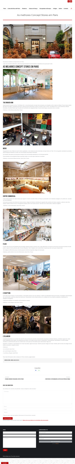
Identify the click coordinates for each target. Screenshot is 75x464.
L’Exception (6, 293)
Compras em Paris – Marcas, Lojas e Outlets (11, 360)
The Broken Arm (8, 102)
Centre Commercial (9, 196)
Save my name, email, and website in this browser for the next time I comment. (20, 415)
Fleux (5, 244)
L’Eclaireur (6, 336)
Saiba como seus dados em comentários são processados (35, 420)
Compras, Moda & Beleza (8, 25)
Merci (5, 148)
